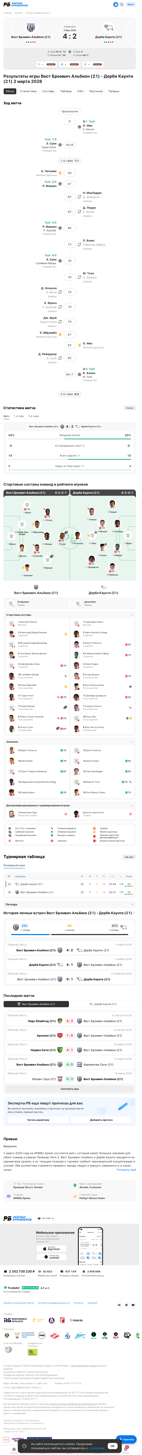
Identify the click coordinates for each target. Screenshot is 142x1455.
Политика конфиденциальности (54, 1303)
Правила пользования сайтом (18, 1303)
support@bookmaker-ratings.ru (26, 1387)
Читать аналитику (38, 1119)
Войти (131, 4)
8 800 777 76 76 (72, 1383)
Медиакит (92, 1303)
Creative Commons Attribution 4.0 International (72, 1404)
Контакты (78, 1303)
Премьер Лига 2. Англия (28, 1187)
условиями (96, 1448)
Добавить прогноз (101, 1119)
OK (113, 1446)
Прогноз (128, 1439)
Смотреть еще (70, 1088)
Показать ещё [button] (126, 1169)
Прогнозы (96, 91)
